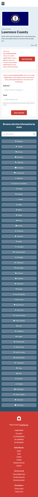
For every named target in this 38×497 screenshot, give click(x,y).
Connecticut (19, 173)
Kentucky (19, 231)
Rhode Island (19, 347)
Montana (19, 278)
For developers (19, 442)
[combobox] (19, 89)
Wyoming (19, 405)
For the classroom (19, 477)
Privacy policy (19, 488)
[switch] (34, 45)
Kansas (19, 226)
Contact (19, 459)
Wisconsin (19, 400)
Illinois (19, 210)
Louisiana (19, 236)
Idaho (19, 204)
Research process (19, 462)
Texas (19, 368)
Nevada (19, 289)
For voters (19, 433)
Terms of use (19, 491)
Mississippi (19, 268)
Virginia (19, 384)
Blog (19, 454)
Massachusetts (19, 252)
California (19, 162)
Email (5, 95)
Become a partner (19, 480)
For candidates (19, 439)
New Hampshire (19, 294)
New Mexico (19, 305)
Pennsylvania (19, 342)
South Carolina (19, 352)
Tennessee (19, 363)
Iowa (19, 220)
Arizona (19, 152)
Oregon (19, 336)
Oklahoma (19, 331)
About (19, 451)
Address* (6, 86)
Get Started (27, 59)
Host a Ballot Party (19, 474)
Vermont (19, 378)
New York (19, 310)
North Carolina (19, 315)
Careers (19, 456)
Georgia (19, 194)
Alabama (19, 141)
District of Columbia (19, 183)
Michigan (19, 257)
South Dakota (19, 357)
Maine (19, 241)
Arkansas (19, 157)
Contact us (23, 425)
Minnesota (19, 262)
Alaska (19, 146)
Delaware (19, 178)
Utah (19, 373)
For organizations (19, 436)
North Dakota (19, 320)
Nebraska (19, 284)
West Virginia (19, 394)
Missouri (19, 273)
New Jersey (19, 299)
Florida (19, 189)
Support (19, 465)
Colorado (19, 168)
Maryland (19, 247)
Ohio (19, 326)
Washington (19, 389)
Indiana (19, 215)
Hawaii (19, 199)
